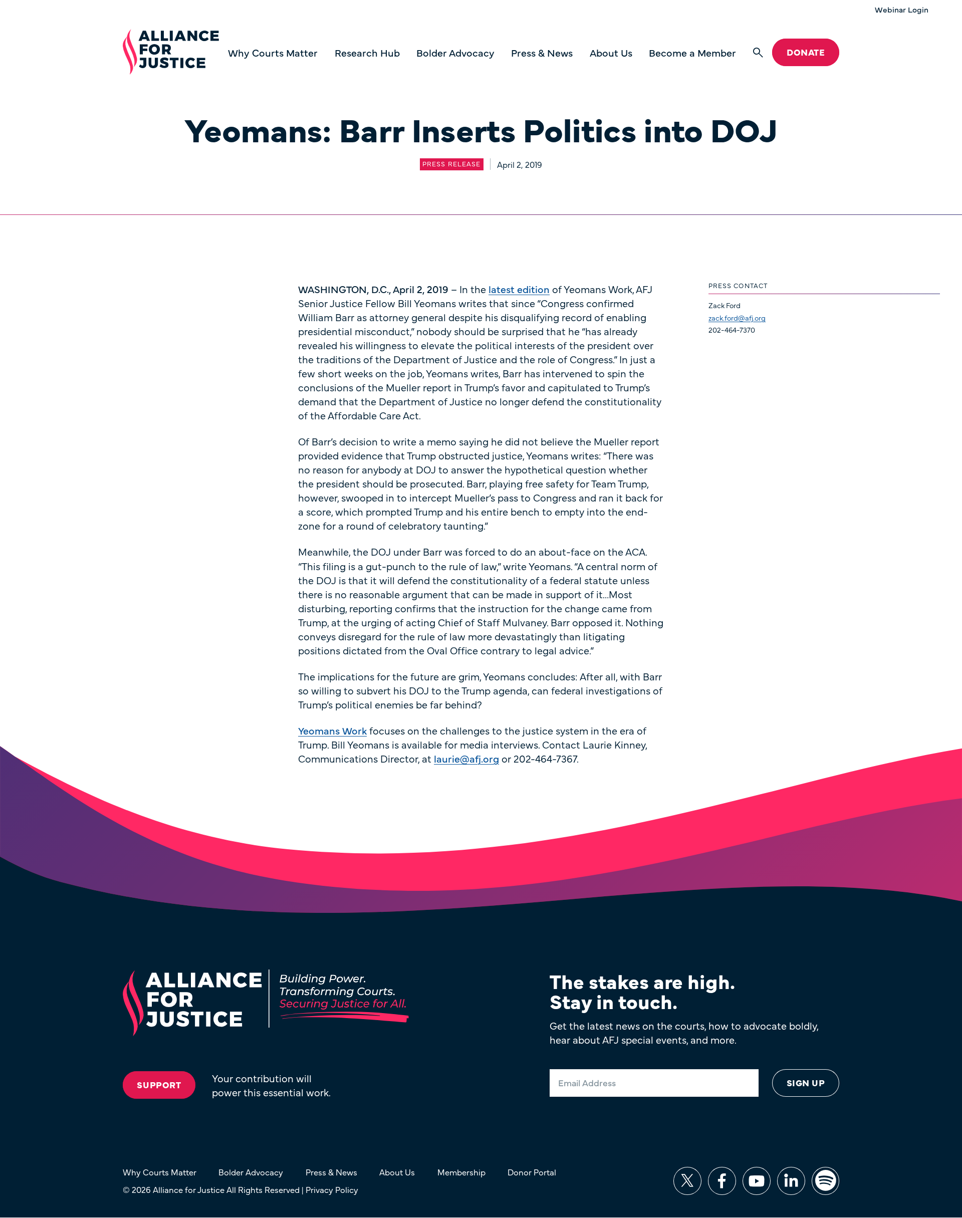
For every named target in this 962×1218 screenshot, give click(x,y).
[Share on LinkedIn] (791, 1181)
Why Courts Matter (273, 52)
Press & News (542, 52)
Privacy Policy (332, 1189)
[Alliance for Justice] (171, 52)
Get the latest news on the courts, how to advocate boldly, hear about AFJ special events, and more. (684, 1032)
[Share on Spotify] (826, 1181)
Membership (461, 1171)
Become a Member (692, 52)
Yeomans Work (332, 730)
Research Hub (367, 52)
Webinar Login (901, 10)
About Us (611, 52)
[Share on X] (687, 1181)
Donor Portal (532, 1171)
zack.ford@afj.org (737, 318)
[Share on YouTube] (757, 1181)
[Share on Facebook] (722, 1181)
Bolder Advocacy (455, 52)
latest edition (519, 289)
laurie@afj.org (466, 758)
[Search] (758, 53)
